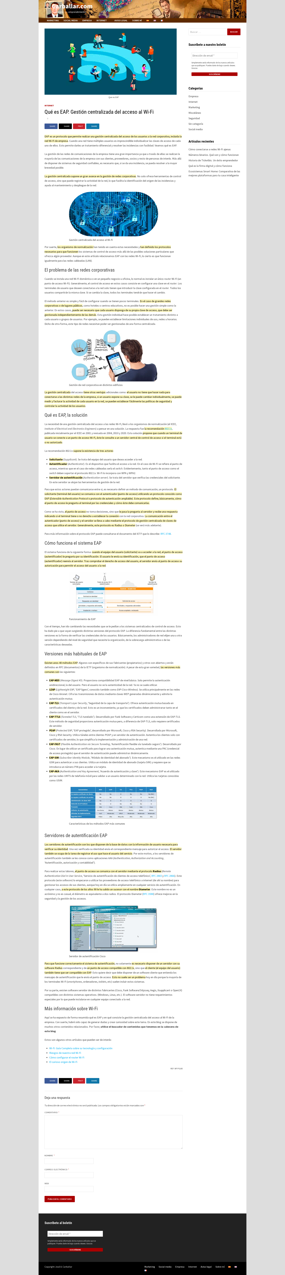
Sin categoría (196, 123)
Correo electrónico (57, 1169)
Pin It (80, 126)
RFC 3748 (165, 533)
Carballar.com (72, 6)
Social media (71, 20)
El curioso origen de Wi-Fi (63, 1062)
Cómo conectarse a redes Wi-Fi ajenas (210, 149)
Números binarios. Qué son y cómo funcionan (214, 155)
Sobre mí (137, 20)
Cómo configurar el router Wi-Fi (66, 1057)
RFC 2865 (156, 876)
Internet (101, 20)
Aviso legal (121, 20)
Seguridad (194, 118)
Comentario (52, 1112)
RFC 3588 (148, 894)
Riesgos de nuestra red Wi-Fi (65, 1053)
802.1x (168, 428)
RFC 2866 (169, 876)
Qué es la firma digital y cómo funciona (210, 166)
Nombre (50, 1155)
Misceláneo (195, 112)
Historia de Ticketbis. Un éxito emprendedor (213, 160)
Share (52, 126)
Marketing (53, 20)
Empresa (87, 20)
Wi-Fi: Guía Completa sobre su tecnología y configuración (80, 1048)
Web (47, 1183)
